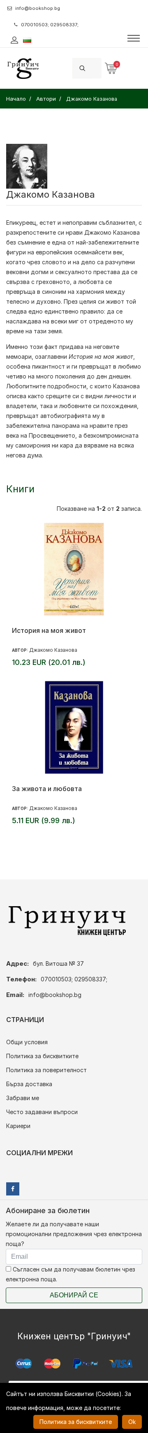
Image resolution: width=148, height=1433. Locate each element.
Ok (132, 1421)
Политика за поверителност (46, 1069)
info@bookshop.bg (37, 8)
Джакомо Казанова (53, 650)
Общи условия (27, 1041)
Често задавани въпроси (42, 1111)
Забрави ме (22, 1097)
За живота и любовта (47, 789)
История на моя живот (49, 630)
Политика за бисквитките (42, 1055)
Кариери (18, 1125)
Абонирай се (74, 1295)
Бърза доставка (29, 1083)
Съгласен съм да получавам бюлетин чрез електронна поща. (70, 1274)
